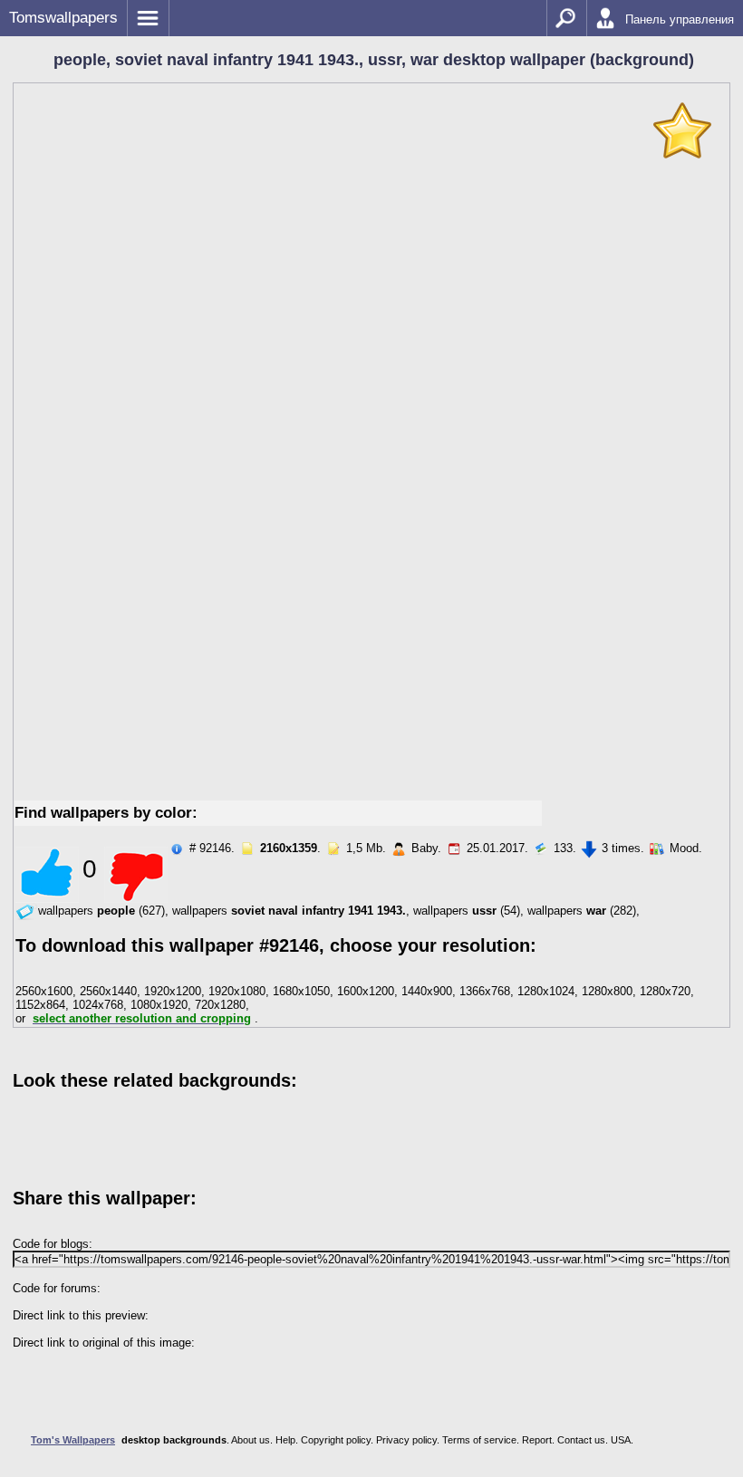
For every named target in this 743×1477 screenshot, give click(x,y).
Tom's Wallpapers (73, 1439)
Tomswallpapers (63, 17)
